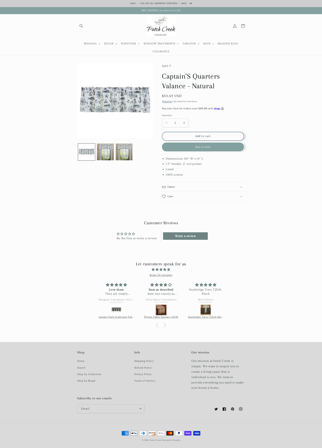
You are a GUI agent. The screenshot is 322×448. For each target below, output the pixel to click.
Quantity (167, 115)
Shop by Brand (86, 380)
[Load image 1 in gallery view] (86, 151)
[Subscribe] (140, 408)
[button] (81, 26)
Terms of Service (144, 380)
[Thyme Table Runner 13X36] (161, 310)
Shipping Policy (144, 361)
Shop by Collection (89, 374)
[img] (161, 269)
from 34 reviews (161, 275)
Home (80, 361)
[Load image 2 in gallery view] (105, 151)
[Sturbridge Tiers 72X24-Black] (206, 310)
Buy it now (202, 147)
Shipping (167, 101)
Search (81, 367)
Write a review (185, 236)
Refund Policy (143, 367)
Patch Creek (155, 440)
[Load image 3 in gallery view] (124, 151)
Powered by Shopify (171, 440)
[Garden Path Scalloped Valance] (116, 310)
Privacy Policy (143, 374)
